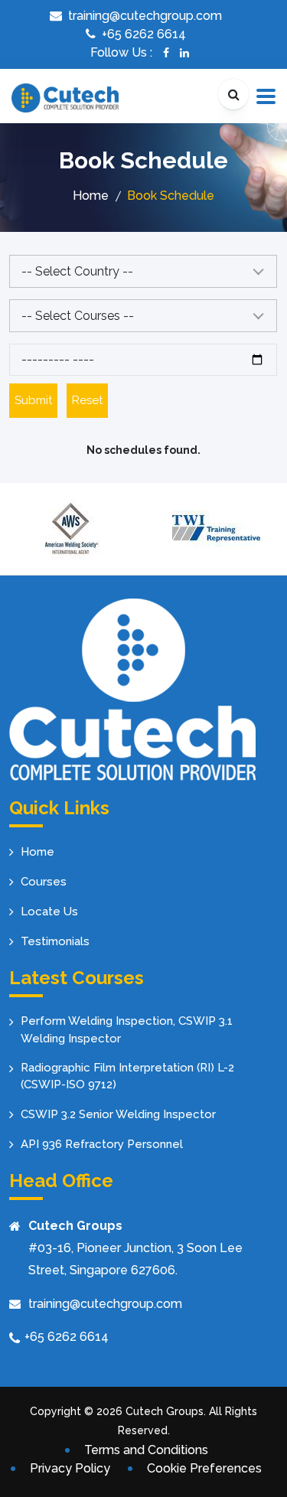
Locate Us (49, 911)
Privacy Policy (70, 1468)
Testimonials (55, 941)
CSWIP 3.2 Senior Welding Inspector (118, 1114)
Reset (87, 400)
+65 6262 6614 (66, 1336)
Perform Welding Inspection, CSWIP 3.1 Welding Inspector (127, 1029)
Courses (44, 882)
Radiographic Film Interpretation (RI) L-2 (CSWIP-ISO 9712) (127, 1076)
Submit (33, 400)
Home (91, 195)
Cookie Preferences (204, 1468)
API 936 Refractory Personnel (102, 1144)
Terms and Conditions (146, 1450)
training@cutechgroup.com (105, 1303)
